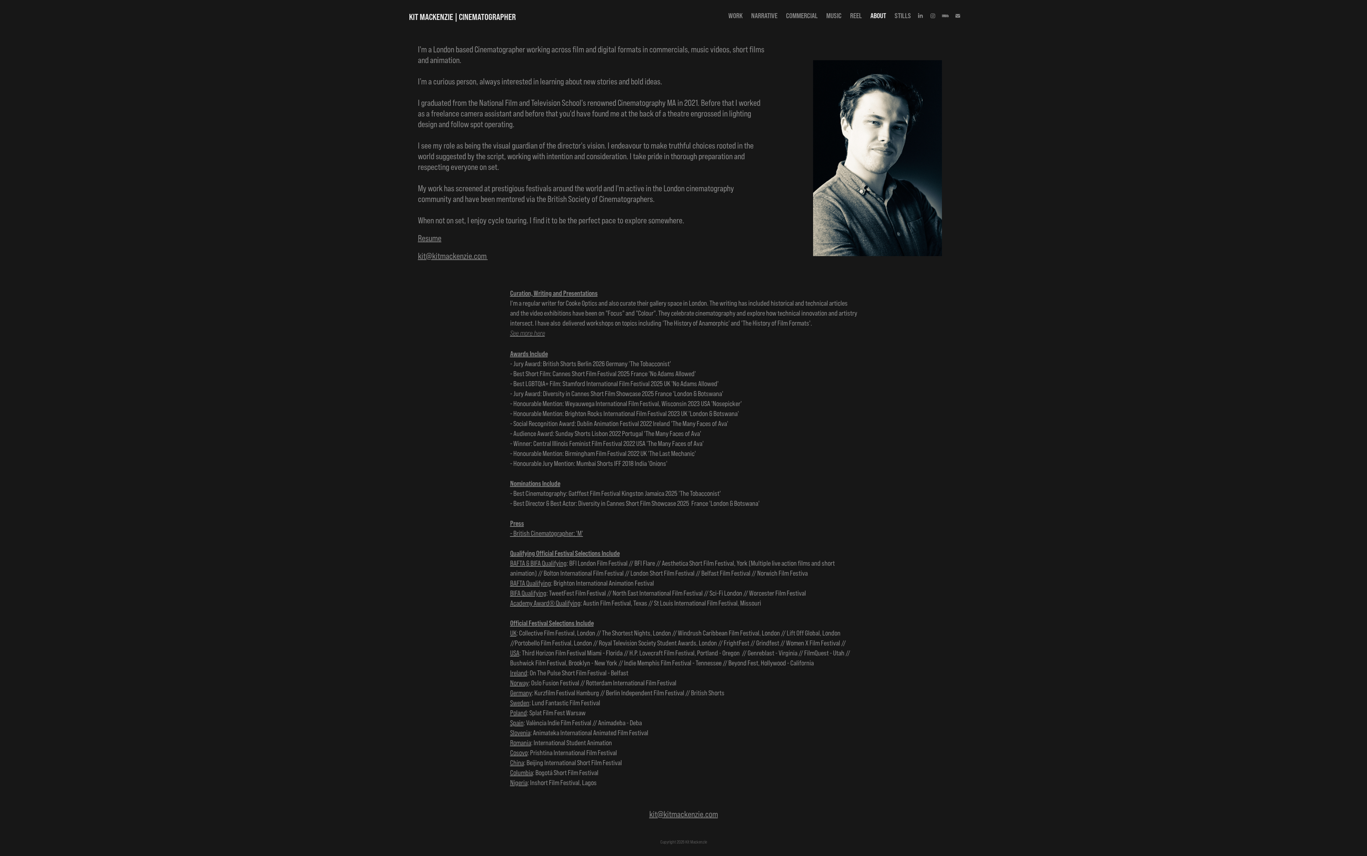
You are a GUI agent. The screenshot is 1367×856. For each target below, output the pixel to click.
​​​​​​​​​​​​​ (453, 256)
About (878, 15)
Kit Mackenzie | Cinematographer (462, 17)
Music (834, 15)
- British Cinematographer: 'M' (546, 533)
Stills (903, 15)
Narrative (764, 15)
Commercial (802, 15)
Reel (856, 15)
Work (735, 15)
